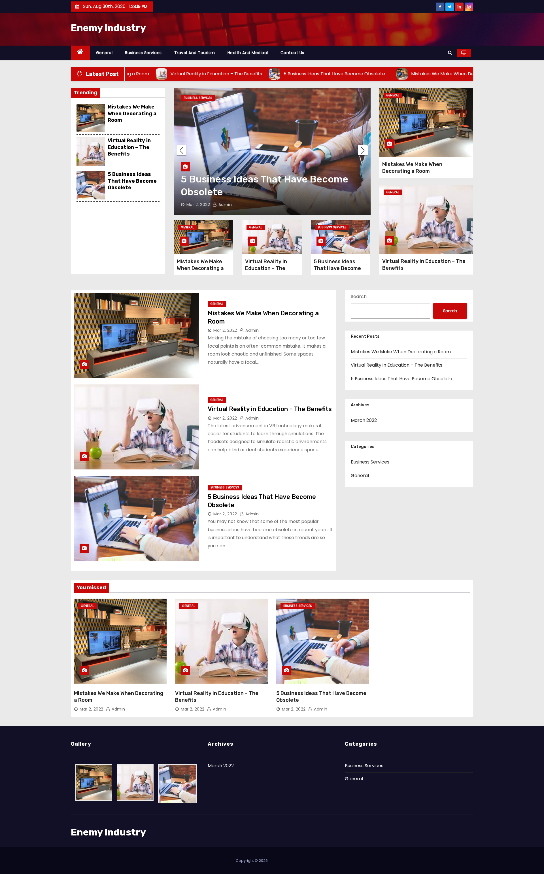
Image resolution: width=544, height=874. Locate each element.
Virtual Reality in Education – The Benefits (129, 147)
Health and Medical (248, 53)
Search (359, 296)
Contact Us (292, 53)
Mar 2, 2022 (198, 204)
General (104, 53)
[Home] (80, 53)
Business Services (143, 53)
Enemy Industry (108, 28)
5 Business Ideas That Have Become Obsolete (132, 181)
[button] (450, 52)
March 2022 (364, 420)
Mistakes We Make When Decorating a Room (132, 113)
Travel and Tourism (194, 53)
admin (224, 204)
